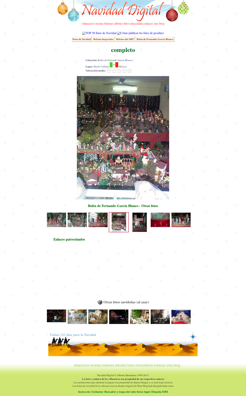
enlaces (148, 23)
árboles (118, 23)
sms (156, 23)
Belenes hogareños (103, 39)
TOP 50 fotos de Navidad (100, 33)
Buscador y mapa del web (120, 391)
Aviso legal (143, 391)
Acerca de (84, 391)
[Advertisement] (69, 272)
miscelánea (136, 23)
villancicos (88, 23)
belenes (108, 23)
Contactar (97, 391)
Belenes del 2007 (125, 39)
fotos (126, 23)
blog (162, 23)
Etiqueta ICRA (159, 391)
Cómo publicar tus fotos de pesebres (142, 33)
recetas (99, 23)
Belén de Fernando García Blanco (155, 39)
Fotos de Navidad (81, 39)
